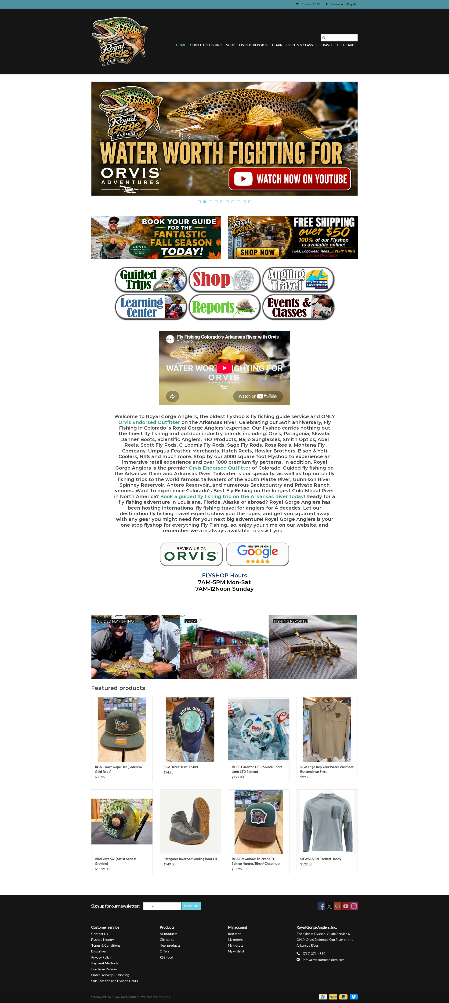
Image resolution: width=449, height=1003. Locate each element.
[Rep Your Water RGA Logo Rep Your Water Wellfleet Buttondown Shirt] (327, 729)
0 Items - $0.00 (311, 4)
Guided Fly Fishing (206, 45)
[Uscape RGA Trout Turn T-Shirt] (190, 729)
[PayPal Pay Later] (343, 996)
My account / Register (344, 4)
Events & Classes (301, 45)
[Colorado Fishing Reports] (224, 307)
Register (234, 934)
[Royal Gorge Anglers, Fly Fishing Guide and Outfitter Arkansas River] (191, 554)
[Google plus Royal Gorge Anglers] (337, 906)
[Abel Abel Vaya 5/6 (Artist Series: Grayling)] (122, 821)
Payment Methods (104, 963)
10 (249, 202)
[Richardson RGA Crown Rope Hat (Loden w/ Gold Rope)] (122, 729)
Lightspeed (163, 997)
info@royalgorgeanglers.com (323, 960)
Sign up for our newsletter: (115, 906)
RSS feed (166, 957)
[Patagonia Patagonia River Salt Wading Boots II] (190, 821)
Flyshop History (102, 939)
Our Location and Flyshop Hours (114, 981)
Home (181, 45)
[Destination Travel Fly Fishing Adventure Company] (298, 280)
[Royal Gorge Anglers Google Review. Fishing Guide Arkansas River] (257, 554)
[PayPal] (332, 996)
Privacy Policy (101, 957)
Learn (277, 45)
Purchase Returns (104, 969)
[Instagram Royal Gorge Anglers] (354, 906)
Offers (165, 951)
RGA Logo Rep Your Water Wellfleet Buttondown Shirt (327, 769)
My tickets (235, 945)
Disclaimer (98, 951)
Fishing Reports (253, 45)
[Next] (348, 140)
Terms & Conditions (105, 945)
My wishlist (236, 951)
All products (168, 934)
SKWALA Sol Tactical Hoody (320, 859)
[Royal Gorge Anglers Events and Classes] (298, 307)
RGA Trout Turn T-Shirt (180, 767)
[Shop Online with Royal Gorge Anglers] (224, 280)
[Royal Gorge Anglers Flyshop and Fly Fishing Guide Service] (119, 41)
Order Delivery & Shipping (110, 975)
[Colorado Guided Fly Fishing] (151, 280)
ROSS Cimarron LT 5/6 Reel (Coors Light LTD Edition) (257, 769)
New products (170, 945)
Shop (230, 45)
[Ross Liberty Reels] (224, 138)
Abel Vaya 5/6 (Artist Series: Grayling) (115, 861)
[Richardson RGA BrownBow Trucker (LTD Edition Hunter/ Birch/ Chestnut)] (259, 821)
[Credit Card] (322, 996)
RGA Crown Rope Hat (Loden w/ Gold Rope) (118, 769)
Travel (327, 45)
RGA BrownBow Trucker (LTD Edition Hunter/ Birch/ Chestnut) (256, 861)
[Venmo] (353, 996)
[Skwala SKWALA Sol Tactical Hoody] (327, 821)
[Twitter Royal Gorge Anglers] (329, 906)
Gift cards (346, 45)
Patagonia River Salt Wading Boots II (190, 859)
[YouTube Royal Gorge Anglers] (346, 906)
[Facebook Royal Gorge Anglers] (321, 906)
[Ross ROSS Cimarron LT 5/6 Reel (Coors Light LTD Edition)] (259, 729)
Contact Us (99, 934)
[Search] (323, 38)
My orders (235, 939)
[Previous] (100, 140)
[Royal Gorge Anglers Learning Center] (151, 307)
